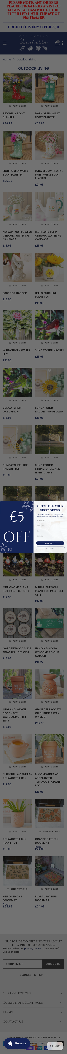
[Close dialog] (65, 503)
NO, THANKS (50, 548)
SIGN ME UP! (50, 543)
